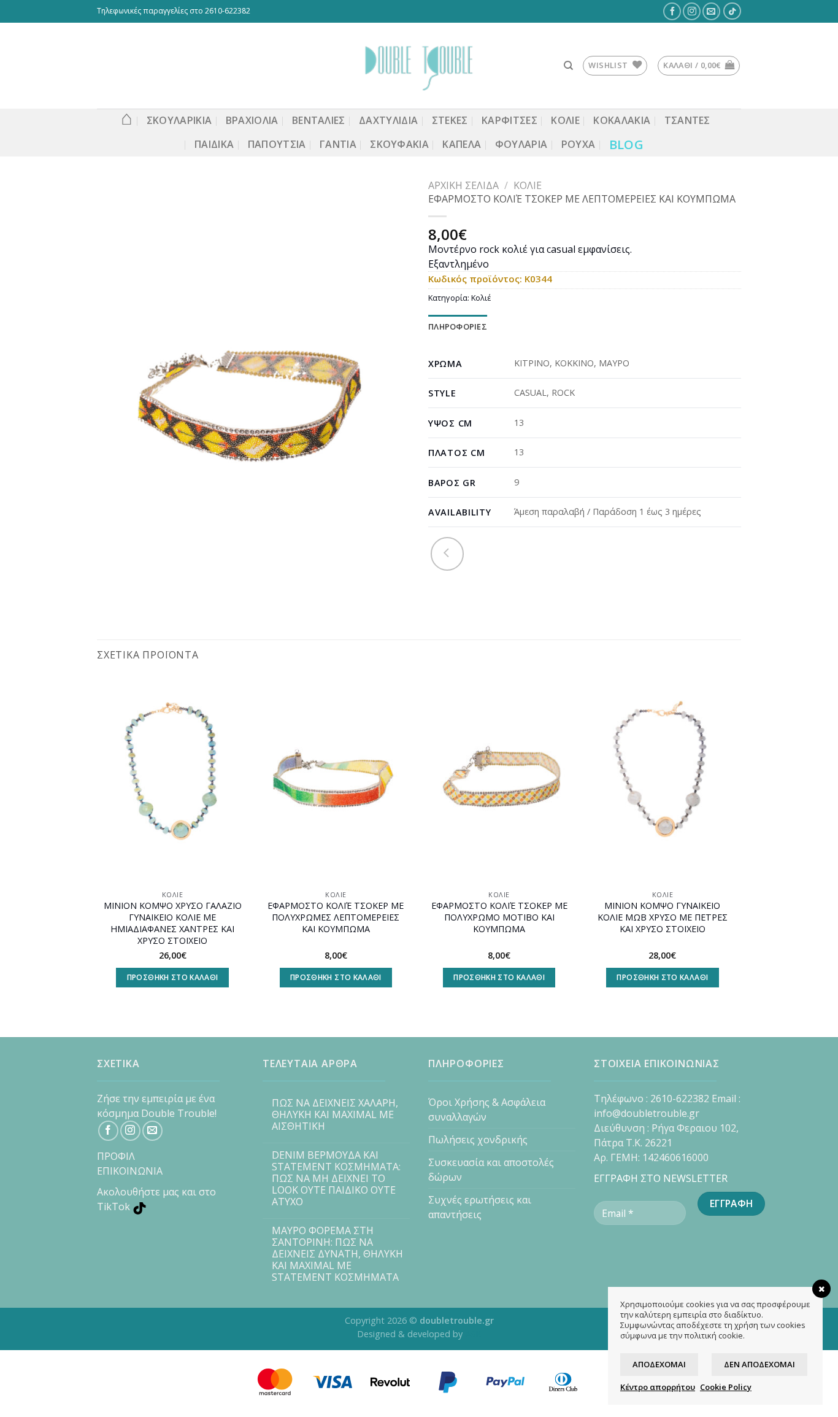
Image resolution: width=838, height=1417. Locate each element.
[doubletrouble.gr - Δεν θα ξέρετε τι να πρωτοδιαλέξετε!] (419, 65)
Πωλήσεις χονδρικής (478, 1139)
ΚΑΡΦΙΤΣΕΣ (509, 120)
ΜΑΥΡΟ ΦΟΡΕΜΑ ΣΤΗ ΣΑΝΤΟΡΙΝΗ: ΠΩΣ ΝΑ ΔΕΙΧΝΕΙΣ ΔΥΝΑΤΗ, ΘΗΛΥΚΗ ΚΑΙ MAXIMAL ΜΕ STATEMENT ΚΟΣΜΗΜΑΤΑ (337, 1254)
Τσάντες (687, 120)
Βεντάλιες (318, 120)
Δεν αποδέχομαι (759, 1364)
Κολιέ (527, 185)
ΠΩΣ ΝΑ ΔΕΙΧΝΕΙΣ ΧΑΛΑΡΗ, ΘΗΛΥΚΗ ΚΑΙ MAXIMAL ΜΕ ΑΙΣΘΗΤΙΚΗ (335, 1115)
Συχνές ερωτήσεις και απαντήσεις (479, 1207)
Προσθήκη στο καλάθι (172, 977)
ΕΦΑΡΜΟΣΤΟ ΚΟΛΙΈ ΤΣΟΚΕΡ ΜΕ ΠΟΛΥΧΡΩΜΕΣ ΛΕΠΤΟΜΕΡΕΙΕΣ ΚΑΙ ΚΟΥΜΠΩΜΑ (335, 917)
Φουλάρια (521, 144)
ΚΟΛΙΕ (565, 120)
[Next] (737, 843)
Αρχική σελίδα (463, 185)
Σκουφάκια (399, 144)
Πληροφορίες (457, 326)
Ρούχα (578, 144)
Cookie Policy (726, 1386)
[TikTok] (732, 11)
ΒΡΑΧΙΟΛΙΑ (252, 120)
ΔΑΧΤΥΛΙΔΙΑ (388, 120)
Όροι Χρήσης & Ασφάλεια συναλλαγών (486, 1109)
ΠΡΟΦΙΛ (116, 1156)
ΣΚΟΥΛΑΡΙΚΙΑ (179, 120)
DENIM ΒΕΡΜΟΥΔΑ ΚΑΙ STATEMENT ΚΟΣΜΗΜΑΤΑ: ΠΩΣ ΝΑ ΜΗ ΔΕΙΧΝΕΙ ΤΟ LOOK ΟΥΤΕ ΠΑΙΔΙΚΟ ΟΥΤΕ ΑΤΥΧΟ (336, 1178)
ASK (473, 1334)
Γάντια (338, 144)
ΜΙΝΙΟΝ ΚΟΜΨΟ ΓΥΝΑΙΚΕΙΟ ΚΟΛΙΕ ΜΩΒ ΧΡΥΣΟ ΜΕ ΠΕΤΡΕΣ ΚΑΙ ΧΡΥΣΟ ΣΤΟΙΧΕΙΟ (663, 917)
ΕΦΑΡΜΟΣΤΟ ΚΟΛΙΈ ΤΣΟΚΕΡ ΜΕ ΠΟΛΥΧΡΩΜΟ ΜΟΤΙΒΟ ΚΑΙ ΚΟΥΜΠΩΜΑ (499, 917)
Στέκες (450, 120)
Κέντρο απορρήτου (657, 1386)
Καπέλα (461, 144)
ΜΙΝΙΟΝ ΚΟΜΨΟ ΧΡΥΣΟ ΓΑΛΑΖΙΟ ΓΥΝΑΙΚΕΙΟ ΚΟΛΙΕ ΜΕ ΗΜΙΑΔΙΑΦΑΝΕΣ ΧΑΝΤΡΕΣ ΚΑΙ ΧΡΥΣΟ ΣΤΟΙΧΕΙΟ (173, 923)
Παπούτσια (277, 144)
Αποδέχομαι (659, 1364)
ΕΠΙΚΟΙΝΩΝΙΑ (130, 1171)
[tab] (457, 327)
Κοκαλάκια (621, 120)
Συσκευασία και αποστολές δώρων (491, 1170)
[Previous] (97, 843)
